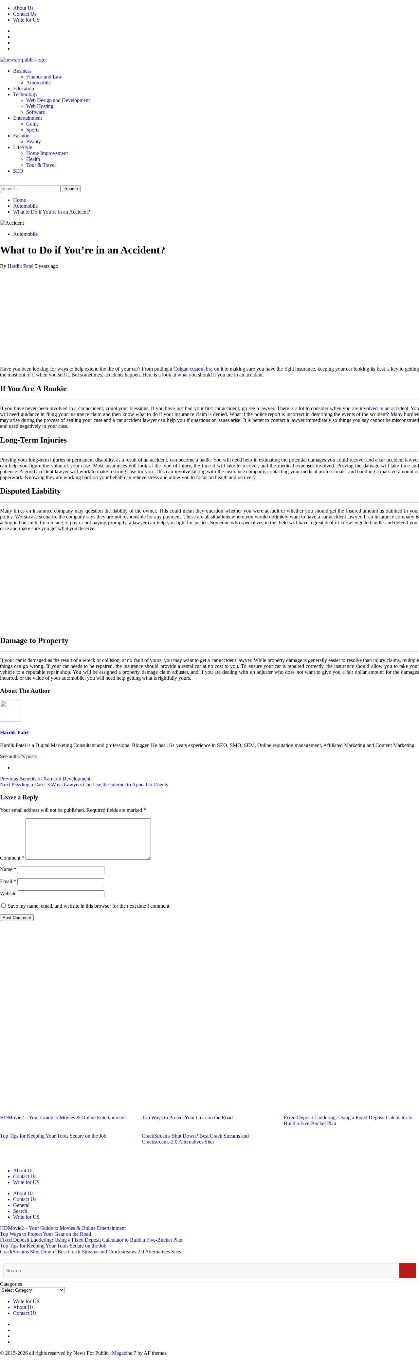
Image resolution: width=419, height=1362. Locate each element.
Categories (11, 1284)
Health (33, 159)
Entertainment (27, 118)
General (21, 1205)
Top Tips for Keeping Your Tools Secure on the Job (53, 1136)
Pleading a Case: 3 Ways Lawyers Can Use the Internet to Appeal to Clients (84, 784)
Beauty (33, 141)
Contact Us (24, 14)
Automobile (38, 82)
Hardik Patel (21, 266)
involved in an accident (384, 408)
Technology (25, 94)
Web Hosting (39, 106)
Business (22, 71)
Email (8, 881)
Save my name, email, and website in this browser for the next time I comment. (89, 906)
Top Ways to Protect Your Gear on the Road (187, 1117)
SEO (18, 171)
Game (32, 124)
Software (35, 112)
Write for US (26, 20)
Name (8, 869)
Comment (12, 858)
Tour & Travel (41, 165)
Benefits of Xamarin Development (45, 778)
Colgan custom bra (192, 369)
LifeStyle (22, 147)
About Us (23, 8)
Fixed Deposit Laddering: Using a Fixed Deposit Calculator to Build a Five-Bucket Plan (91, 1240)
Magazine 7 (124, 1353)
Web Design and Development (58, 100)
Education (23, 88)
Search (20, 1211)
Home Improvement (47, 153)
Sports (32, 129)
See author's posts (18, 756)
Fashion (21, 135)
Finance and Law (44, 76)
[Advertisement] (209, 315)
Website (8, 893)
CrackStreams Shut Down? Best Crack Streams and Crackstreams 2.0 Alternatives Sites (195, 1138)
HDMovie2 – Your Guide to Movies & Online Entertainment (63, 1117)
